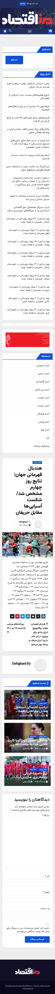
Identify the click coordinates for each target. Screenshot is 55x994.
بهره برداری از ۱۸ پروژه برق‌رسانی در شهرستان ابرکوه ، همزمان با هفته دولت (28, 277)
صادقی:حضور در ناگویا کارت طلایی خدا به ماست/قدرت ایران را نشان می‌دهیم (28, 744)
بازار (48, 438)
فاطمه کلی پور (24, 715)
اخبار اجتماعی (43, 366)
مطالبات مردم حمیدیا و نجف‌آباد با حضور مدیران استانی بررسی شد (30, 197)
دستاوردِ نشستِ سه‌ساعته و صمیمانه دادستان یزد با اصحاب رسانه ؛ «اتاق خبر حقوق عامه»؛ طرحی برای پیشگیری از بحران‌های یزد (31, 183)
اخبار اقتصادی (43, 382)
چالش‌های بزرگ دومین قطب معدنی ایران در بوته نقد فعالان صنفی (28, 130)
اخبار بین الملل (42, 390)
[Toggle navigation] (29, 31)
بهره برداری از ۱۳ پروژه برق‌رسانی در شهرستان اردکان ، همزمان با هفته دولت (28, 265)
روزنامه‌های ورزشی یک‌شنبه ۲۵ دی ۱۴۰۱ (16, 626)
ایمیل (46, 892)
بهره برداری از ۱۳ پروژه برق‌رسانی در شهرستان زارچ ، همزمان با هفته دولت (28, 311)
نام (47, 876)
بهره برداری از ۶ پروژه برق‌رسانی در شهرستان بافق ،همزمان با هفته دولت (29, 231)
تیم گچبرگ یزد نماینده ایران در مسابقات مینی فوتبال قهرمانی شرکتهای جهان (28, 168)
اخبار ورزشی (44, 422)
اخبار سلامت (43, 406)
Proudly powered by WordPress (18, 986)
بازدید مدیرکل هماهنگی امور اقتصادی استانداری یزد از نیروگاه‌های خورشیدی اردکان (28, 209)
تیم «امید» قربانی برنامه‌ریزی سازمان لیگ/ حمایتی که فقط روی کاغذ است (30, 779)
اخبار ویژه (45, 430)
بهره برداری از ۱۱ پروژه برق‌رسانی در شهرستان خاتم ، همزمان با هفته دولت (29, 300)
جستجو (46, 49)
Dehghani (23, 522)
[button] (10, 31)
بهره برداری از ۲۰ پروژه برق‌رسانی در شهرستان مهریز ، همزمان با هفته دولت (28, 254)
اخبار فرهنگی (43, 414)
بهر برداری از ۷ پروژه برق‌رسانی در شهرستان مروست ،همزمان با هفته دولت (29, 288)
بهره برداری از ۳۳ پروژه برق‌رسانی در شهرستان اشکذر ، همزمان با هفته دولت (28, 220)
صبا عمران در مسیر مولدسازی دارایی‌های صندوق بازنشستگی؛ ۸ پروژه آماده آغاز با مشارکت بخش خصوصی (30, 144)
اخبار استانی (44, 374)
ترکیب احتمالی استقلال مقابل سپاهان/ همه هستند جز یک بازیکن (28, 85)
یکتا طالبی (26, 748)
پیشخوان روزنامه (42, 446)
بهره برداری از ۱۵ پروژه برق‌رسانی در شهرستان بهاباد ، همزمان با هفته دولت (28, 243)
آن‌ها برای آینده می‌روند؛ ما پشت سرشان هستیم (30, 156)
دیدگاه (46, 815)
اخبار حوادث (44, 398)
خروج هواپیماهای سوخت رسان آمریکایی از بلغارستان (29, 96)
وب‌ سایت (45, 908)
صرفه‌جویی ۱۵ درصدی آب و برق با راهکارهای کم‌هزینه (29, 108)
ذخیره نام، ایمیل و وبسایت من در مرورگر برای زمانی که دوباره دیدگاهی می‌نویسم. (28, 930)
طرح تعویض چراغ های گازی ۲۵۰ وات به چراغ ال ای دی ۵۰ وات (28, 119)
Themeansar (27, 988)
